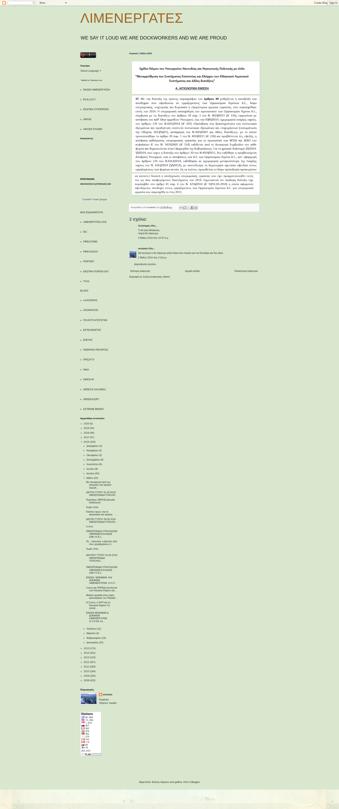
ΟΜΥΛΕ (87, 119)
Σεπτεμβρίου (93, 459)
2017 (87, 437)
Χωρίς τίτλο (92, 507)
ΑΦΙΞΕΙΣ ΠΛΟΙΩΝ (92, 129)
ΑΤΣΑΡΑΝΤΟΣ (90, 310)
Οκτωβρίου (93, 455)
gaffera (178, 782)
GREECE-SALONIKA (94, 389)
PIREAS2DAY (90, 251)
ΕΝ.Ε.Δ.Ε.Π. (89, 99)
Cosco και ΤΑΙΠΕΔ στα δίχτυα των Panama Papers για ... (101, 589)
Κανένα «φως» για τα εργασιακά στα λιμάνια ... (101, 513)
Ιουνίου (91, 473)
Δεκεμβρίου (93, 446)
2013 (87, 657)
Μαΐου (90, 478)
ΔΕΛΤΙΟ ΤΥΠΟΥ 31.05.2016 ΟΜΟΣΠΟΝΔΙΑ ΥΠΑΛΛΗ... (101, 493)
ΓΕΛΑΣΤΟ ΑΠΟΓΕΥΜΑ (95, 320)
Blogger (195, 782)
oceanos (143, 248)
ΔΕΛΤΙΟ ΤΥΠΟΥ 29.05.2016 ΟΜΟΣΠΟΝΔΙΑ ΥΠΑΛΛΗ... (101, 520)
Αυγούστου (93, 464)
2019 (87, 428)
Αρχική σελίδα (192, 271)
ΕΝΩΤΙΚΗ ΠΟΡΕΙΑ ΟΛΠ (95, 271)
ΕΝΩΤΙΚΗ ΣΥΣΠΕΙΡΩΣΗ (96, 109)
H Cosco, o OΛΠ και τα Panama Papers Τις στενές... (98, 605)
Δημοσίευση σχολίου (145, 264)
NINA (86, 369)
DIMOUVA (88, 379)
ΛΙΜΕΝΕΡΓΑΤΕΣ (131, 18)
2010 (87, 671)
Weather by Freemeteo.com (91, 80)
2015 (87, 648)
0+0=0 (89, 526)
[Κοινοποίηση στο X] (188, 208)
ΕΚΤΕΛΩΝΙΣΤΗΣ (92, 330)
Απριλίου (92, 628)
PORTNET (88, 261)
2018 (87, 432)
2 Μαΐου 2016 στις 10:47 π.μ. (153, 238)
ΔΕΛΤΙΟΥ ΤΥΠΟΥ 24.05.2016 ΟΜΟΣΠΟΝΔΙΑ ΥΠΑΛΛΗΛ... (101, 558)
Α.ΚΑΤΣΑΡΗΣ (90, 300)
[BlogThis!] (185, 208)
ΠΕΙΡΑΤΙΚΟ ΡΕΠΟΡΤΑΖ (95, 349)
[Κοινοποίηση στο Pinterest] (196, 208)
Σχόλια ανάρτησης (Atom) (156, 276)
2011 (87, 666)
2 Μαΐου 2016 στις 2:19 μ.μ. (152, 257)
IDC (85, 231)
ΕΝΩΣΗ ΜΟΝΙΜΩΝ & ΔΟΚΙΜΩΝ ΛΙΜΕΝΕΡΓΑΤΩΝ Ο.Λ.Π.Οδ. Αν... (97, 617)
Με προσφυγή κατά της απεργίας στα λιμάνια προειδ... (98, 485)
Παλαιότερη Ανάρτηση (246, 271)
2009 (87, 676)
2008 (87, 680)
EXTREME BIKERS (93, 409)
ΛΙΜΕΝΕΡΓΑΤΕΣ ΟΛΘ (94, 222)
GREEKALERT (91, 399)
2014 (87, 653)
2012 (87, 662)
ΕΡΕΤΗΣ (87, 340)
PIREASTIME (90, 241)
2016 (87, 442)
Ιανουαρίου (93, 642)
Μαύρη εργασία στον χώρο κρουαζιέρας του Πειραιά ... (102, 596)
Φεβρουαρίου (94, 638)
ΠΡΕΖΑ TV (88, 359)
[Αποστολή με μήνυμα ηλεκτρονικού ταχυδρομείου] (181, 208)
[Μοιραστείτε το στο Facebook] (192, 208)
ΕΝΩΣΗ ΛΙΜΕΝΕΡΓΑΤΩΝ (96, 89)
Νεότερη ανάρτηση (140, 271)
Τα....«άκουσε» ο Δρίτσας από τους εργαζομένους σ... (101, 543)
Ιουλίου (91, 469)
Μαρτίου (91, 633)
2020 (87, 423)
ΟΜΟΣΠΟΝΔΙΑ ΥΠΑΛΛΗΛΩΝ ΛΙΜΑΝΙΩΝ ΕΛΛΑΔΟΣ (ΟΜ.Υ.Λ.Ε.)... (101, 534)
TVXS (86, 281)
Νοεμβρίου (93, 450)
